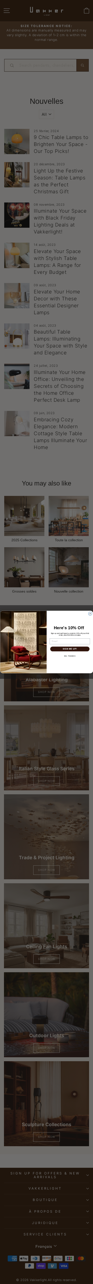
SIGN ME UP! (69, 649)
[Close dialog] (90, 613)
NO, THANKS (69, 656)
